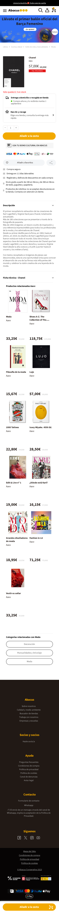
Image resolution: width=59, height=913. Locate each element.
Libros (5, 47)
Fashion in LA (36, 538)
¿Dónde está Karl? (38, 482)
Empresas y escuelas (29, 720)
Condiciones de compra (28, 765)
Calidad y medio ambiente (29, 709)
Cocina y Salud (17, 47)
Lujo (31, 372)
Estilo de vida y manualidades (36, 47)
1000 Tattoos (12, 427)
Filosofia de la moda (16, 372)
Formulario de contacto (28, 800)
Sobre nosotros (29, 706)
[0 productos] (54, 11)
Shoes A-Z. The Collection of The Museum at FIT (37, 320)
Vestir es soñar (13, 593)
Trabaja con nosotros (28, 717)
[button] (47, 10)
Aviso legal (29, 780)
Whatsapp (28, 805)
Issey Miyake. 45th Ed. (40, 427)
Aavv (31, 60)
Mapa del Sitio (29, 851)
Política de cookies (28, 773)
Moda (53, 47)
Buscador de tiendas (29, 713)
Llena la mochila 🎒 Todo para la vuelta (29, 3)
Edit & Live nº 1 (13, 482)
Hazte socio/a (29, 741)
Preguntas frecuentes (28, 762)
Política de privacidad (28, 769)
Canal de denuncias (29, 776)
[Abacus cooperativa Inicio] (18, 12)
